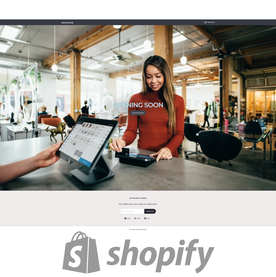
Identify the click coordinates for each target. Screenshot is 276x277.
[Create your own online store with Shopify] (138, 274)
